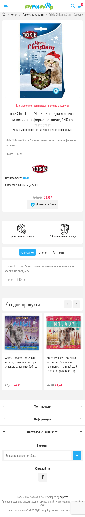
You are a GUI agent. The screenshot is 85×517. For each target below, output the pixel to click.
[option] (22, 351)
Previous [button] (68, 304)
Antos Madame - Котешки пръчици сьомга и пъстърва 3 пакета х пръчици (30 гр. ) (21, 362)
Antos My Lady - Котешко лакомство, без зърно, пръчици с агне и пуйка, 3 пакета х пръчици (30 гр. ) (62, 364)
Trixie (26, 178)
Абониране (77, 455)
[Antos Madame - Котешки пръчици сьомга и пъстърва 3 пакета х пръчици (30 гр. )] (22, 333)
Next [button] (76, 304)
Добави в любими (46, 204)
